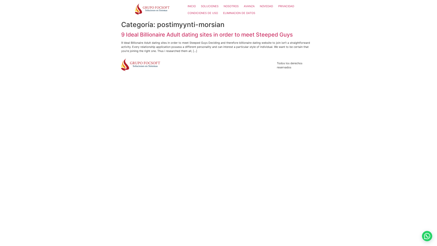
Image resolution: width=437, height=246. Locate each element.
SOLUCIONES (209, 6)
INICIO (192, 6)
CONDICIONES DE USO (203, 13)
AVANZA (249, 6)
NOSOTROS (231, 6)
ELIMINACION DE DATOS (239, 13)
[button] (427, 236)
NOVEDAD (266, 6)
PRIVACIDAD (286, 6)
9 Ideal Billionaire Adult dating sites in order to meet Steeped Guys (207, 34)
